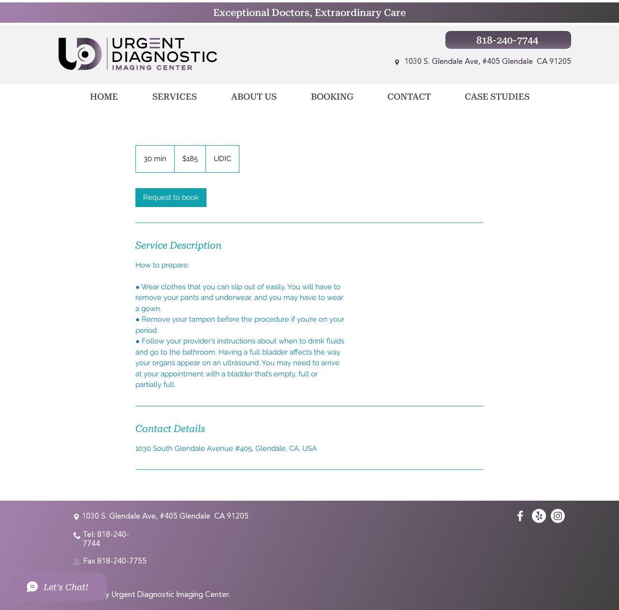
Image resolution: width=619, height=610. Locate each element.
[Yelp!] (539, 516)
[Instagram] (558, 516)
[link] (170, 197)
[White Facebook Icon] (520, 516)
